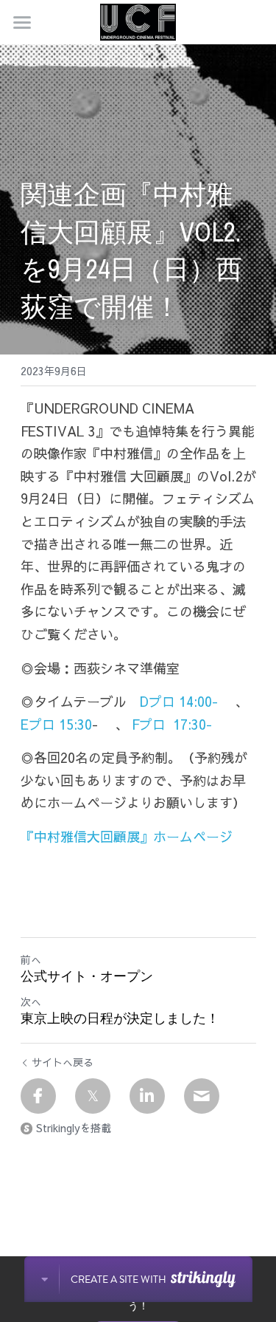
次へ (31, 1001)
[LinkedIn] (147, 1096)
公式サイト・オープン (87, 976)
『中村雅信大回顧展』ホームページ (127, 836)
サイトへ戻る (62, 1062)
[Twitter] (92, 1096)
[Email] (201, 1096)
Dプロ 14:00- (181, 701)
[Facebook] (38, 1096)
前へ (31, 959)
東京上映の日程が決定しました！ (120, 1018)
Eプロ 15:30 (56, 724)
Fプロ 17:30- (170, 724)
